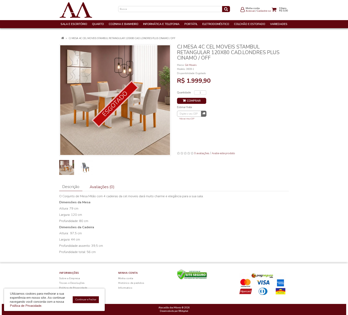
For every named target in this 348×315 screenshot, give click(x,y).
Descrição (70, 186)
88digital (183, 311)
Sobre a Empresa (69, 278)
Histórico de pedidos (131, 283)
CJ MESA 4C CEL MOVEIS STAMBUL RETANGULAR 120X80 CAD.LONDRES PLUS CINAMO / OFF (122, 38)
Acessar (250, 10)
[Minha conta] (242, 10)
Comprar (194, 101)
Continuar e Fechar (85, 299)
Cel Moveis (191, 65)
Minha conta (125, 278)
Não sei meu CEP (186, 118)
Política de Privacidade (73, 287)
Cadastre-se (264, 10)
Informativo (125, 287)
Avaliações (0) (102, 187)
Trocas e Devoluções (72, 283)
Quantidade (184, 92)
